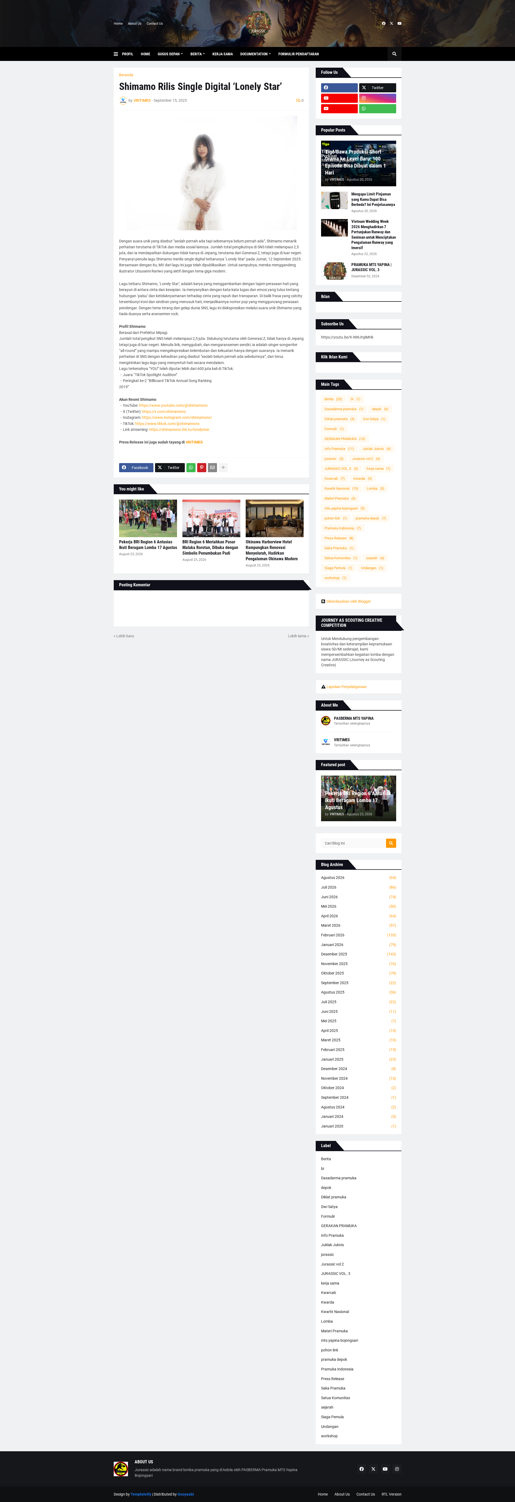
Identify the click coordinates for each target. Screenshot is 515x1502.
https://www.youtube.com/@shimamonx (173, 405)
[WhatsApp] (191, 467)
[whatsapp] (377, 108)
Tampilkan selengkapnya (352, 723)
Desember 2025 (358, 954)
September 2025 (358, 983)
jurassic (334, 459)
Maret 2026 (358, 925)
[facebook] (383, 23)
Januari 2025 (358, 1059)
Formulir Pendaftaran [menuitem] (298, 54)
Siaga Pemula (338, 568)
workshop (336, 578)
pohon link (336, 518)
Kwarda (363, 479)
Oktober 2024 (358, 1088)
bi (355, 399)
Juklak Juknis (377, 449)
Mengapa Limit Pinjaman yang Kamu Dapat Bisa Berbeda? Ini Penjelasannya (373, 199)
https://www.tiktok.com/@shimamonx (167, 423)
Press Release (339, 538)
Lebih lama (297, 636)
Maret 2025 (358, 1040)
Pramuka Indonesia (343, 528)
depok (380, 409)
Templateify (141, 1494)
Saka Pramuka (339, 548)
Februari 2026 (358, 935)
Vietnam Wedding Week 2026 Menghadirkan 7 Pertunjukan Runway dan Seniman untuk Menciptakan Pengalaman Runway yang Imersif (373, 234)
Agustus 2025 (358, 992)
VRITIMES (342, 739)
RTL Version (392, 1494)
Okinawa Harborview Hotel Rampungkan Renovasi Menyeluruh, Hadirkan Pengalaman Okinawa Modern (272, 550)
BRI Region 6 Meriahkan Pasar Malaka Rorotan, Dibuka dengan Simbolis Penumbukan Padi (210, 547)
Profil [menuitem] (127, 54)
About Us (134, 24)
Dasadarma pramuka (344, 409)
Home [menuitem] (145, 54)
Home (118, 24)
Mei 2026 (358, 906)
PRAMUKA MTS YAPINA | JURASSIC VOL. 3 (371, 267)
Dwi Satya (374, 419)
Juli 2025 (358, 1002)
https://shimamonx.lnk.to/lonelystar (179, 429)
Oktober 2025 (358, 973)
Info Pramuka (339, 449)
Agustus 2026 (358, 877)
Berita (333, 399)
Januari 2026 (358, 945)
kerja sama (379, 469)
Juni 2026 (358, 897)
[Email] (212, 467)
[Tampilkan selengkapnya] (223, 467)
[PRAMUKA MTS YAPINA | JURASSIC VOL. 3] (334, 271)
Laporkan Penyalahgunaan (347, 687)
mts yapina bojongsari (345, 508)
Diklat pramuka (340, 419)
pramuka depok (371, 518)
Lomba (375, 488)
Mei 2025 (358, 1021)
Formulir (334, 429)
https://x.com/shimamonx (164, 411)
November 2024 (358, 1078)
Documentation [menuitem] (254, 54)
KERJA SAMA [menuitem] (222, 54)
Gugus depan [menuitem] (169, 54)
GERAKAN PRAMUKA (345, 439)
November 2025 (358, 964)
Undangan (372, 568)
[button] (118, 54)
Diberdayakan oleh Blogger (348, 601)
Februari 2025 (358, 1050)
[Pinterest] (201, 467)
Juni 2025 (358, 1011)
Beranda (126, 75)
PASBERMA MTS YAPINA (354, 718)
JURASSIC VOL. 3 (341, 469)
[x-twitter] (391, 23)
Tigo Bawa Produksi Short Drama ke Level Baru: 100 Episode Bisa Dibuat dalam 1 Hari (355, 162)
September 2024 (358, 1097)
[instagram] (377, 98)
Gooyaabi (186, 1494)
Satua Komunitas (341, 558)
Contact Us (155, 24)
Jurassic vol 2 (366, 459)
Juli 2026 (358, 887)
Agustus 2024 (358, 1107)
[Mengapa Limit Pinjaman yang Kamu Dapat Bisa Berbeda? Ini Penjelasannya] (334, 200)
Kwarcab (335, 479)
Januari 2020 (358, 1126)
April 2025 (358, 1030)
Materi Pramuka (340, 498)
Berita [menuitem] (196, 54)
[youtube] (400, 23)
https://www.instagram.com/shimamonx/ (177, 417)
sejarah (375, 558)
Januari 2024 (358, 1116)
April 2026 (358, 916)
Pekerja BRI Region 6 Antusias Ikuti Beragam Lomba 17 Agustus (148, 544)
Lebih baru (125, 636)
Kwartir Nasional (341, 488)
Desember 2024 (358, 1069)
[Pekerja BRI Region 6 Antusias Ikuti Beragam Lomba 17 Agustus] (148, 518)
